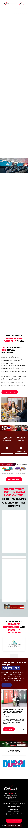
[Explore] (24, 3)
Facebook (6, 814)
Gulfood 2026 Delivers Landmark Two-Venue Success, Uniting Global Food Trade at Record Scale (13, 711)
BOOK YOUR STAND (10, 392)
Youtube (17, 814)
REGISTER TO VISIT (14, 825)
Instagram (10, 814)
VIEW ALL (7, 685)
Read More (9, 729)
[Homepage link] (9, 3)
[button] (10, 737)
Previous (12, 656)
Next (16, 656)
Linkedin (14, 814)
